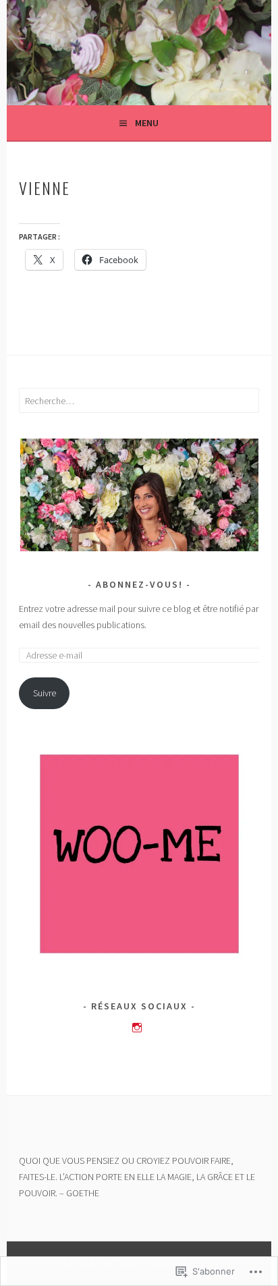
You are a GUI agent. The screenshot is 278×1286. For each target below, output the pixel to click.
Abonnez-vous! (139, 584)
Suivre (44, 693)
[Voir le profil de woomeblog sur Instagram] (137, 1027)
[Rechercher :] (139, 401)
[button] (139, 495)
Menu (147, 123)
